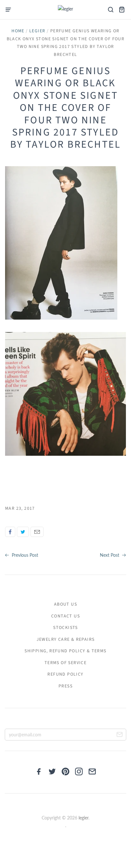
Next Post (110, 555)
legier (83, 817)
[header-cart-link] (121, 10)
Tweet (23, 532)
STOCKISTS (65, 627)
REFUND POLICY (65, 674)
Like (10, 532)
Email (37, 532)
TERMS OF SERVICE (65, 663)
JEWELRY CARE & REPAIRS (66, 639)
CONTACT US (65, 616)
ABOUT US (65, 604)
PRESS (65, 686)
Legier (37, 31)
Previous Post (24, 555)
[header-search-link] (110, 10)
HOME (17, 31)
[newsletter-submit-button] (119, 735)
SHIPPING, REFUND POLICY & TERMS (65, 651)
